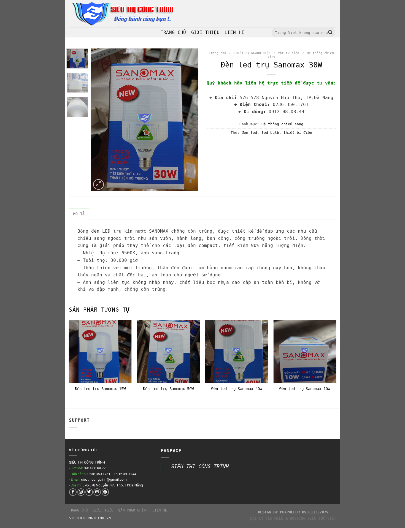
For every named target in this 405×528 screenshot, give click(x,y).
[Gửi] (330, 32)
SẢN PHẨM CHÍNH (133, 510)
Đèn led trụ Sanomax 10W (304, 389)
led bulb (270, 132)
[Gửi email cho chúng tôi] (97, 492)
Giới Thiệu (205, 32)
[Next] (189, 119)
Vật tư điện (288, 53)
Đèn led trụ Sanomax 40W (236, 389)
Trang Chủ (173, 32)
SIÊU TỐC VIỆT (321, 518)
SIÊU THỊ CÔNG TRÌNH (200, 466)
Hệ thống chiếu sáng (282, 124)
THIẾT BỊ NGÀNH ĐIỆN (252, 53)
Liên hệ (159, 510)
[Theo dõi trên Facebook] (73, 492)
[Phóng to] (98, 184)
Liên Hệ (234, 32)
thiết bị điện (298, 132)
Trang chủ (217, 53)
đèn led (249, 132)
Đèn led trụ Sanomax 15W (100, 389)
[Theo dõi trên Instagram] (81, 492)
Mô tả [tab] (79, 214)
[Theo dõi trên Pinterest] (105, 492)
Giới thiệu (103, 510)
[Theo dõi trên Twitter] (89, 492)
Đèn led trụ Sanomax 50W (168, 389)
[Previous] (100, 119)
